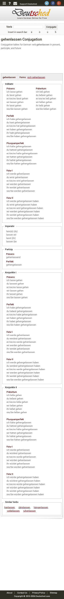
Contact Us (22, 593)
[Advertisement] (32, 62)
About (9, 593)
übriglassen (24, 507)
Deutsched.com (43, 596)
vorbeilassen (13, 511)
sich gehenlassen (36, 77)
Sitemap (53, 593)
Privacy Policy (38, 593)
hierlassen (9, 507)
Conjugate (51, 27)
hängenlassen (41, 507)
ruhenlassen (29, 511)
